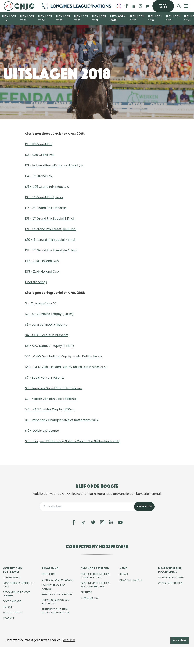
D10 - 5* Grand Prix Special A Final (50, 240)
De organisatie (12, 601)
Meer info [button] (69, 640)
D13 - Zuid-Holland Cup (42, 271)
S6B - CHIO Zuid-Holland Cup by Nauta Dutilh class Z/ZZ (66, 367)
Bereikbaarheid (12, 577)
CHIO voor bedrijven (95, 568)
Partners (86, 592)
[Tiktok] (83, 522)
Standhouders (90, 597)
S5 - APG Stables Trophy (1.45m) (49, 346)
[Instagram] (102, 522)
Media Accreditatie (130, 579)
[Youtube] (120, 522)
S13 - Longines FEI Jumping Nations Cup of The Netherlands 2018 (72, 441)
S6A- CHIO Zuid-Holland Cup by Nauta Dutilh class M (63, 356)
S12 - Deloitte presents (42, 430)
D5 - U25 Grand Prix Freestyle (47, 186)
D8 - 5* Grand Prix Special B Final (49, 218)
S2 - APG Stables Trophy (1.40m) (49, 314)
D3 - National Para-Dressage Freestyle (54, 165)
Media (123, 568)
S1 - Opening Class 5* (40, 303)
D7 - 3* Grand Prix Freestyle (46, 208)
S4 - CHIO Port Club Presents (46, 335)
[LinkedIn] (133, 6)
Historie (8, 607)
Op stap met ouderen (170, 583)
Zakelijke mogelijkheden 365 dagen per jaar (95, 584)
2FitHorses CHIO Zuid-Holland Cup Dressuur (55, 611)
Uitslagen (9, 16)
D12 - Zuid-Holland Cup (42, 261)
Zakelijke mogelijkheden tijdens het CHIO (95, 575)
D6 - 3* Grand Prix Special (44, 197)
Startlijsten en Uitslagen (57, 579)
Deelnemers (48, 574)
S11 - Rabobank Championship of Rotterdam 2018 (61, 420)
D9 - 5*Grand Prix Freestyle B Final (50, 229)
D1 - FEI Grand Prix (38, 144)
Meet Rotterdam (13, 612)
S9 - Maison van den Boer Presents (51, 399)
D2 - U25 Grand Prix (39, 155)
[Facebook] (73, 522)
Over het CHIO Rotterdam (12, 570)
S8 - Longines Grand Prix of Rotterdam (53, 388)
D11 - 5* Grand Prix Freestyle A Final (51, 250)
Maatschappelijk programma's (170, 570)
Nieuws (123, 574)
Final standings (36, 282)
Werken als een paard (171, 577)
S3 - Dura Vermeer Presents (46, 324)
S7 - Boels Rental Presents (44, 377)
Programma (50, 568)
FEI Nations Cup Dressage (57, 594)
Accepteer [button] (179, 640)
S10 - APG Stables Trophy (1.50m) (50, 409)
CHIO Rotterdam (20, 6)
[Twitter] (93, 522)
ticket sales (163, 6)
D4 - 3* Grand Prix (38, 176)
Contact (8, 618)
